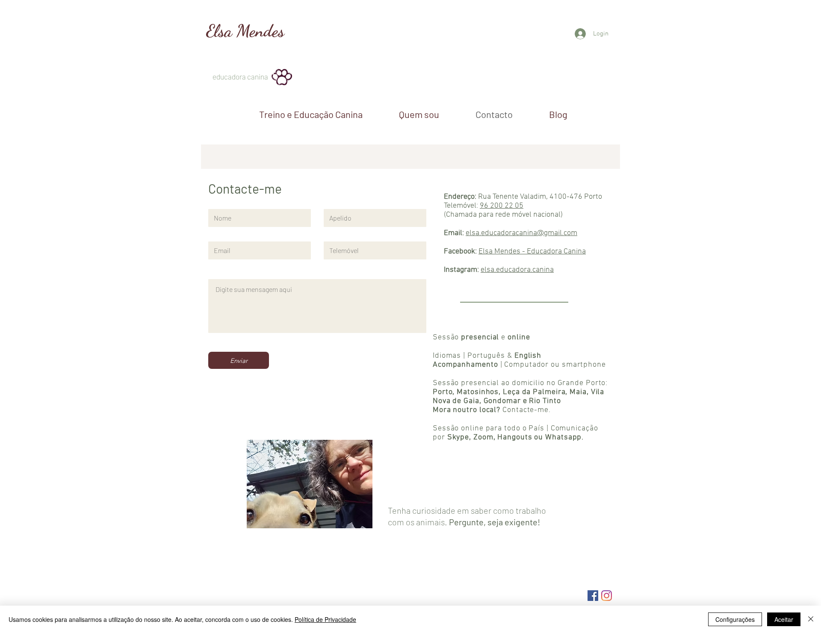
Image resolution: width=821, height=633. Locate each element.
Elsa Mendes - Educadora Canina (532, 251)
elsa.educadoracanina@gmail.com (521, 233)
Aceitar (783, 619)
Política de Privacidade (325, 619)
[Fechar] (811, 619)
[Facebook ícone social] (593, 595)
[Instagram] (606, 595)
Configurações (735, 619)
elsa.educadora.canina (517, 269)
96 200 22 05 (501, 205)
